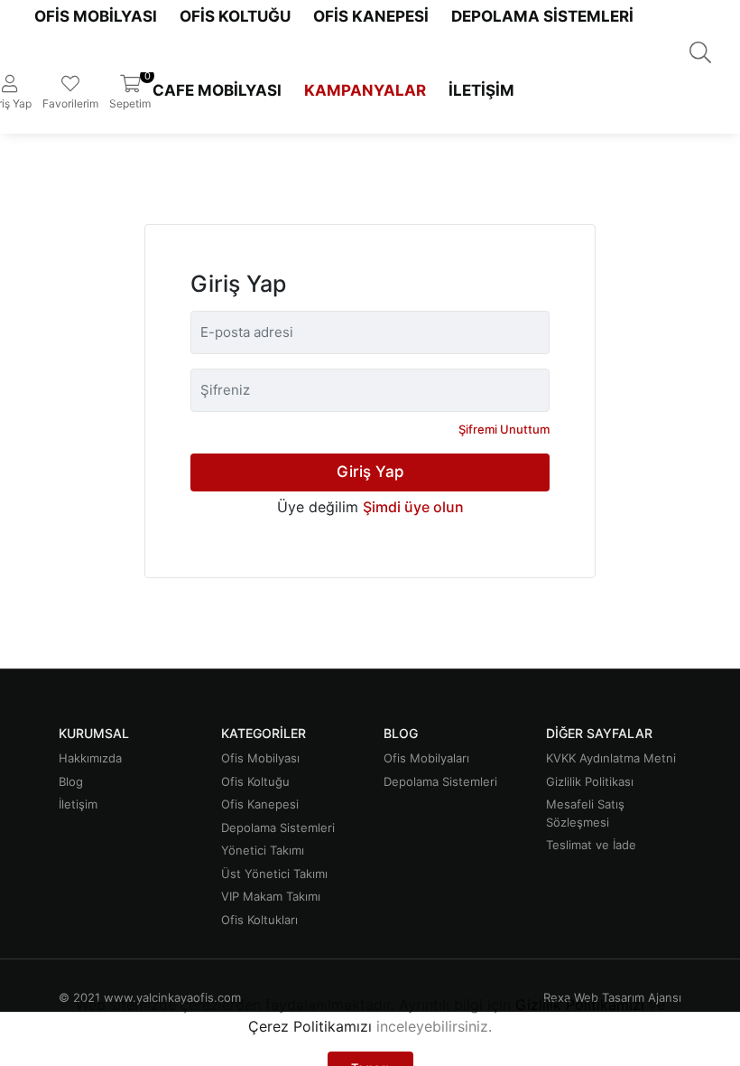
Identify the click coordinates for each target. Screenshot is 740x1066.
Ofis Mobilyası (260, 758)
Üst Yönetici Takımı (274, 873)
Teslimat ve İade (591, 844)
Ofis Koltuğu (255, 781)
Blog (71, 781)
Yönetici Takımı (262, 850)
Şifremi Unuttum (504, 429)
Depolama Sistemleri (278, 827)
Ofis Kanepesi (260, 804)
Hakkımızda (90, 758)
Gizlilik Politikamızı (579, 1005)
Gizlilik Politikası (590, 781)
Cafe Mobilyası (217, 90)
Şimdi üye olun (413, 507)
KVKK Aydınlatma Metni (611, 758)
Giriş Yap (370, 472)
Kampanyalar (365, 90)
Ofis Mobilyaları (426, 758)
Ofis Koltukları (259, 919)
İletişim (481, 90)
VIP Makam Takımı (270, 896)
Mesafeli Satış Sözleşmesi (585, 813)
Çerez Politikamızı (310, 1026)
